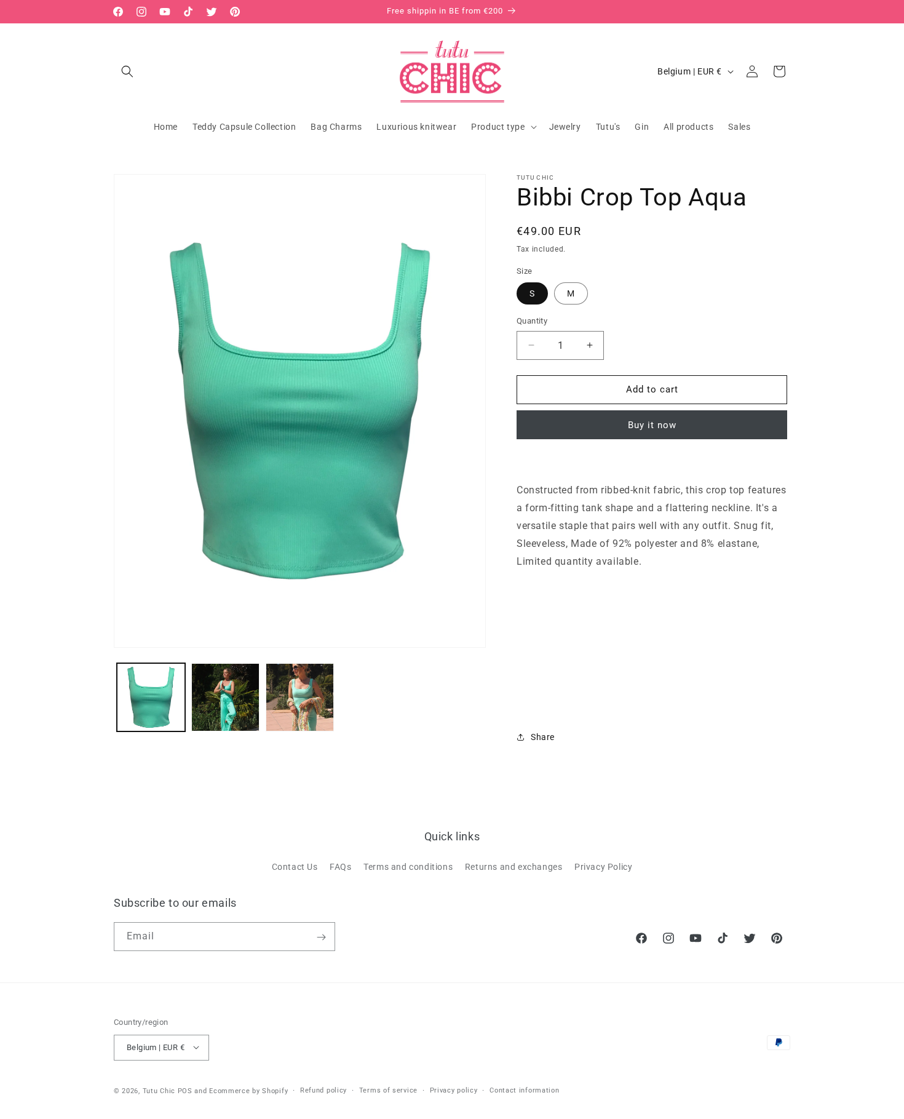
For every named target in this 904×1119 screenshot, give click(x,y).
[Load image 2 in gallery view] (225, 697)
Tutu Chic (159, 1090)
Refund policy (323, 1090)
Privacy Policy (603, 866)
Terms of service (388, 1090)
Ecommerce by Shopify (248, 1090)
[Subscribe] (321, 937)
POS (185, 1090)
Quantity (532, 320)
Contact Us (295, 866)
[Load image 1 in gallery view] (151, 697)
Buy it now (652, 425)
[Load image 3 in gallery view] (300, 697)
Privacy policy (454, 1090)
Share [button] (543, 737)
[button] (127, 71)
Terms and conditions (408, 866)
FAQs (340, 866)
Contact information (524, 1090)
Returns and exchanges (514, 866)
